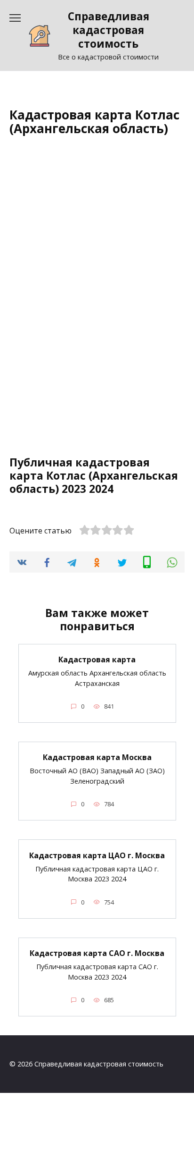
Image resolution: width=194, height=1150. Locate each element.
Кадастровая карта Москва (97, 757)
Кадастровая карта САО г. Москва (97, 953)
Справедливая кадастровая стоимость (108, 30)
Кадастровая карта (97, 659)
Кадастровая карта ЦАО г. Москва (97, 855)
